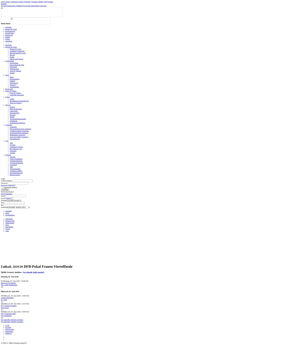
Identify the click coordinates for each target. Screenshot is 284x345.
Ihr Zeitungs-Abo (16, 149)
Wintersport (14, 83)
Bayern (12, 55)
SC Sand (4, 300)
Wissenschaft (14, 69)
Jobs (45, 2)
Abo (2, 2)
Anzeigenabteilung (16, 163)
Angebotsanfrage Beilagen (19, 133)
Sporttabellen (14, 87)
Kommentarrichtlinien (17, 123)
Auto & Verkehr (15, 71)
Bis (2, 205)
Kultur (7, 37)
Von (2, 203)
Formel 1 (13, 85)
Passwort (4, 183)
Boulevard (9, 35)
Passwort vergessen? (8, 185)
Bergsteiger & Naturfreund (19, 101)
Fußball (12, 81)
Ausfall (12, 153)
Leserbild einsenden (17, 95)
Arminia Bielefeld (7, 298)
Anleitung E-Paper (17, 2)
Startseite (8, 27)
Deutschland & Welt (17, 65)
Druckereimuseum (16, 173)
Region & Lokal (11, 29)
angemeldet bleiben (10, 187)
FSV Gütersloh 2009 (8, 314)
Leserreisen (14, 111)
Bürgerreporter (15, 175)
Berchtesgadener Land (18, 53)
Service (8, 105)
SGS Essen (5, 308)
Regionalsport (10, 31)
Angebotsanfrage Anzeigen (19, 131)
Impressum (9, 331)
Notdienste (13, 121)
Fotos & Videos (10, 91)
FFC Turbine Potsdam (8, 306)
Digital (12, 73)
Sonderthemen (15, 139)
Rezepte (12, 115)
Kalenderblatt (14, 113)
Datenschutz (9, 329)
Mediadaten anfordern (17, 135)
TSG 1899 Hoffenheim (9, 285)
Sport (7, 75)
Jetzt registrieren (6, 194)
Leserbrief (13, 165)
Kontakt (50, 2)
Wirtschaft (13, 67)
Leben (7, 97)
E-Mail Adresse (6, 181)
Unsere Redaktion (16, 159)
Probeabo (27, 2)
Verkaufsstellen (15, 169)
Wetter (7, 39)
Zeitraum (4, 200)
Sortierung (4, 207)
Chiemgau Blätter (37, 2)
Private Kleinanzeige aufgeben (20, 129)
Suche (3, 196)
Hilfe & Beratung (16, 109)
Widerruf (8, 333)
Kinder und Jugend (16, 59)
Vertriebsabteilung (16, 161)
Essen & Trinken (16, 103)
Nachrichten (9, 33)
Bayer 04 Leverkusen (8, 283)
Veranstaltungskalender (18, 119)
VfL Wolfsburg (6, 316)
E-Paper (7, 2)
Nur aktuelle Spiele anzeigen (33, 272)
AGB (7, 325)
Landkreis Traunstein (17, 51)
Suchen (8, 198)
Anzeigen (8, 41)
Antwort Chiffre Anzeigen (19, 137)
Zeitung (8, 155)
